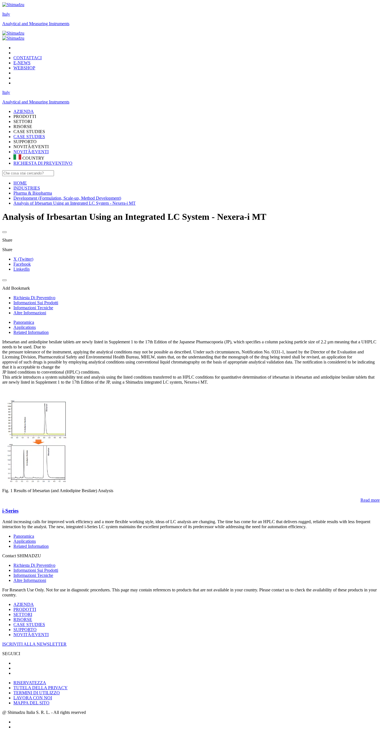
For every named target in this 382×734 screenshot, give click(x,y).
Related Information (31, 332)
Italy (6, 14)
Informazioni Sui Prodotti (35, 570)
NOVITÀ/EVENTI (31, 151)
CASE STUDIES (29, 136)
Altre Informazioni (29, 580)
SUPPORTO (25, 629)
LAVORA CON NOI (32, 697)
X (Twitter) (23, 259)
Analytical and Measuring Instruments (35, 23)
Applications (24, 327)
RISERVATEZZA (29, 682)
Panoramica (23, 322)
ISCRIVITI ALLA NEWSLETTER (34, 644)
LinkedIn (21, 269)
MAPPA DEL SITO (31, 702)
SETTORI (22, 614)
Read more (370, 500)
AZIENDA (23, 604)
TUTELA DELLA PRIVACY (40, 687)
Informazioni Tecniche (33, 575)
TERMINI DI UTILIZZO (36, 692)
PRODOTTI (24, 609)
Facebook (22, 264)
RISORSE (22, 619)
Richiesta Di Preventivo (34, 565)
